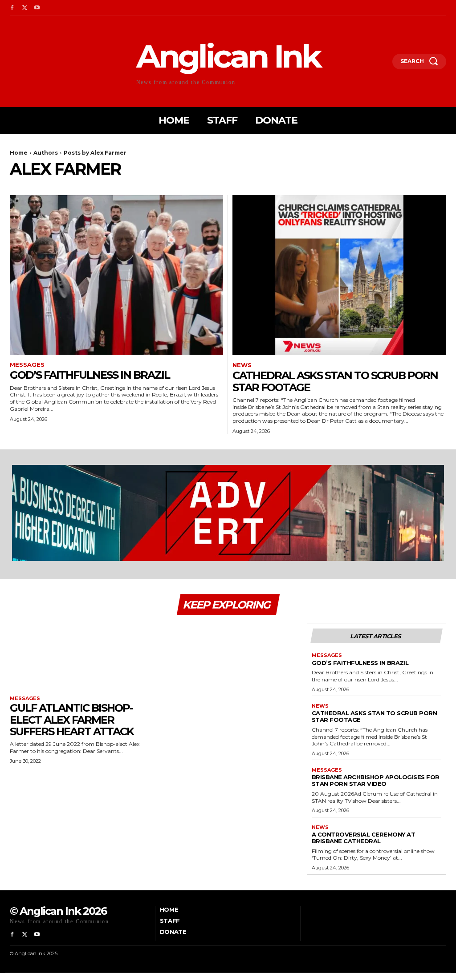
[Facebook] (12, 8)
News (242, 365)
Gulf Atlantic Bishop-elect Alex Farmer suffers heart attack (72, 719)
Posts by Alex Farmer (95, 152)
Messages (27, 364)
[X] (24, 8)
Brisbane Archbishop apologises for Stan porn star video (376, 780)
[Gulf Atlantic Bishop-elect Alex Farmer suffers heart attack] (79, 658)
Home (19, 152)
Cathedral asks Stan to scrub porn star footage (335, 381)
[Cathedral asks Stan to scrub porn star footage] (339, 275)
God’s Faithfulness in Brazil (90, 374)
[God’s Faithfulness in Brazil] (116, 275)
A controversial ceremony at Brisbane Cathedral (363, 838)
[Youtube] (37, 8)
